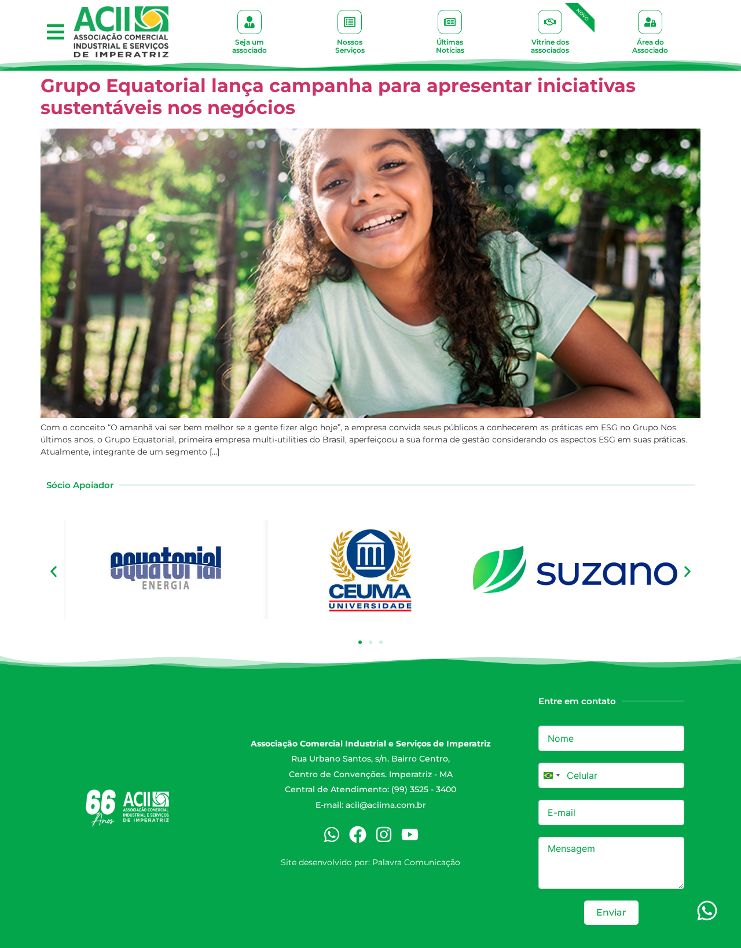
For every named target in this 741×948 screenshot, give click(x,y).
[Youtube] (409, 834)
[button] (55, 32)
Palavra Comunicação (416, 862)
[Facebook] (357, 834)
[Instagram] (383, 834)
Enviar (611, 912)
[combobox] (551, 775)
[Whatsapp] (331, 834)
